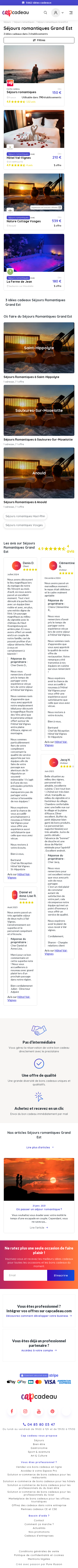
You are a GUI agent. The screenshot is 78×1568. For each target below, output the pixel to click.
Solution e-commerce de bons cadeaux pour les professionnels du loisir (39, 1493)
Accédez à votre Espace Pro (39, 1470)
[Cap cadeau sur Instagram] (25, 1411)
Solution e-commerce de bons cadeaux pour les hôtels (39, 1481)
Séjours (7, 22)
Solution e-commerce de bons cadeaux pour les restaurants (39, 1476)
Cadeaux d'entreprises (39, 1535)
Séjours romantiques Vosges (24, 525)
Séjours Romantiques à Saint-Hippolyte (31, 377)
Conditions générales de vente (39, 1551)
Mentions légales (39, 1558)
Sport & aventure (39, 1451)
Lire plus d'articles (38, 1147)
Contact (39, 1520)
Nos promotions (39, 1531)
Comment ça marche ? (39, 1524)
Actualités (39, 1528)
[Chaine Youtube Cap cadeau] (39, 1411)
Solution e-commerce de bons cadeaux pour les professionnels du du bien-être (39, 1486)
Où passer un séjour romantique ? (39, 1209)
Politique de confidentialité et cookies (39, 1555)
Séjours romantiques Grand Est (52, 22)
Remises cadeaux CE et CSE (39, 1509)
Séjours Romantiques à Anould (25, 502)
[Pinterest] (52, 1411)
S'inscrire (61, 1275)
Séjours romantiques (24, 22)
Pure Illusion (54, 1564)
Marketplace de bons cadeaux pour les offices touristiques (39, 1500)
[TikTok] (66, 1411)
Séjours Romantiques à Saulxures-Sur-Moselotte (38, 439)
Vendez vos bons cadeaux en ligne (39, 1466)
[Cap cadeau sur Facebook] (11, 1411)
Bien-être (39, 1444)
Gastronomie (39, 1447)
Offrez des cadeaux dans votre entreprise (39, 1505)
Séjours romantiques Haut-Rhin (25, 516)
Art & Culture (39, 1455)
